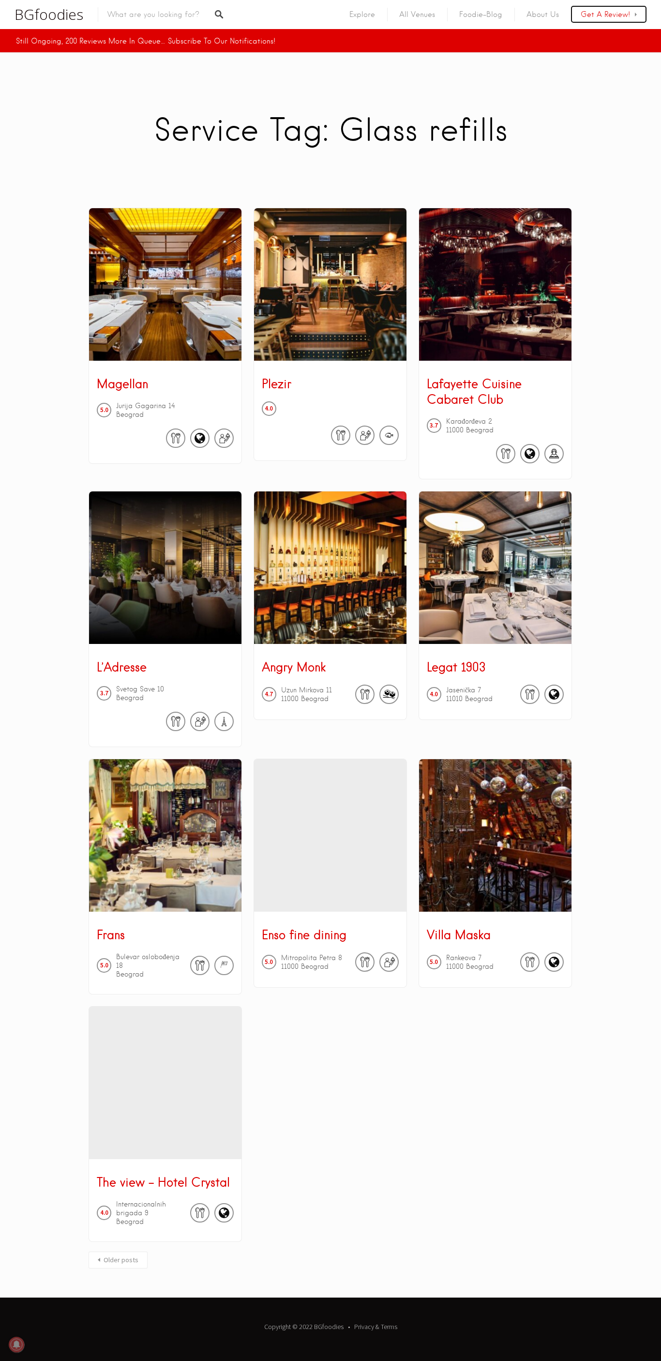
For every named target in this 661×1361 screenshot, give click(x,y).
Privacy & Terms (375, 1326)
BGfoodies (49, 14)
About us (542, 14)
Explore (362, 14)
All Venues (417, 14)
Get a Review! (605, 14)
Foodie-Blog (480, 14)
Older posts (121, 1259)
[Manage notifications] (16, 1344)
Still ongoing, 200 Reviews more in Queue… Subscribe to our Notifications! (145, 41)
